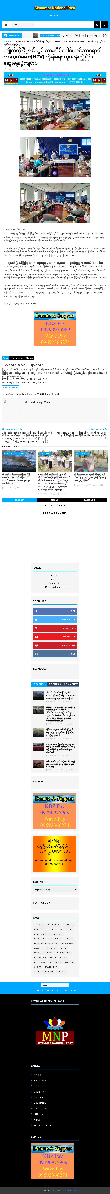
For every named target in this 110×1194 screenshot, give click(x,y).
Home (6, 41)
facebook (89, 500)
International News (35, 35)
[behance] (66, 990)
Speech (69, 962)
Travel (61, 972)
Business (68, 925)
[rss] (61, 990)
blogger (19, 500)
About (54, 579)
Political (40, 962)
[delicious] (75, 990)
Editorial (39, 1097)
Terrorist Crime (44, 972)
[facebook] (34, 990)
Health (68, 939)
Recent (39, 684)
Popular (55, 684)
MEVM (63, 948)
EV (70, 929)
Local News (17, 41)
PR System (40, 957)
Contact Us (54, 583)
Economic (40, 934)
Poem (63, 957)
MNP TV (38, 953)
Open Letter (63, 953)
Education (45, 454)
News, (34, 69)
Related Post (10, 446)
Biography (53, 925)
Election (39, 939)
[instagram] (70, 990)
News (28, 41)
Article (38, 925)
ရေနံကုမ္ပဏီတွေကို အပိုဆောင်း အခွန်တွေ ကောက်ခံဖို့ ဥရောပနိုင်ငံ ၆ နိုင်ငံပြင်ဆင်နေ (60, 764)
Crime (52, 929)
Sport (38, 967)
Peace (53, 957)
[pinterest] (47, 990)
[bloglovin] (52, 990)
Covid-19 (39, 1092)
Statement (51, 967)
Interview (67, 943)
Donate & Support (54, 587)
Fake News (54, 939)
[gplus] (43, 990)
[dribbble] (57, 990)
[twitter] (38, 990)
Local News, (25, 69)
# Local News (16, 358)
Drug (62, 929)
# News (29, 358)
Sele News (55, 962)
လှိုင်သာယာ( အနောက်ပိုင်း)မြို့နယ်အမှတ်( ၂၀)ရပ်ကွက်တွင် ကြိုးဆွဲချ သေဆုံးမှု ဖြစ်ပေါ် (90, 477)
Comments (71, 684)
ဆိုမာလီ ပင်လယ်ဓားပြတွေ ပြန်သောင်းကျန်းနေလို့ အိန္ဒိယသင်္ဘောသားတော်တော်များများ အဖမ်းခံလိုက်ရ (17, 479)
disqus (54, 500)
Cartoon (39, 929)
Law (36, 948)
